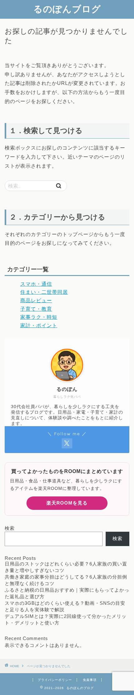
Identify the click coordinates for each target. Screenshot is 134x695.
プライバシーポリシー (55, 680)
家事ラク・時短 (38, 317)
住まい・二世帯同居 (44, 292)
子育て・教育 (36, 309)
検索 (10, 528)
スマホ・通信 (36, 284)
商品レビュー (36, 300)
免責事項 (90, 680)
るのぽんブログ (67, 8)
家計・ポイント (38, 325)
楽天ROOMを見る (67, 502)
